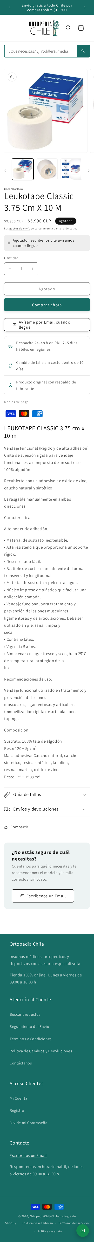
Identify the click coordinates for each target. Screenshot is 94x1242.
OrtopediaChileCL (42, 1216)
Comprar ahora (47, 305)
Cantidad (11, 258)
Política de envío (50, 1231)
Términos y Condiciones (31, 1038)
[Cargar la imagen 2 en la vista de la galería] (47, 169)
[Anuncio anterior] (9, 7)
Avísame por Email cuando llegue (45, 324)
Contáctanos (21, 1063)
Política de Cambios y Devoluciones (41, 1051)
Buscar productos (25, 1014)
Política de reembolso (37, 1223)
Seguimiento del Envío (29, 1026)
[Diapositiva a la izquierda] (5, 170)
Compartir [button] (19, 826)
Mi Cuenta (18, 1098)
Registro (17, 1110)
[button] (11, 28)
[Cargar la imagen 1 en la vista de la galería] (23, 169)
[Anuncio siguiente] (84, 7)
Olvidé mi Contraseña (28, 1122)
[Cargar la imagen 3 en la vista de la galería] (71, 169)
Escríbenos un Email (46, 896)
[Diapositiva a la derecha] (88, 170)
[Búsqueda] (83, 51)
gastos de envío (19, 228)
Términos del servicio (73, 1223)
